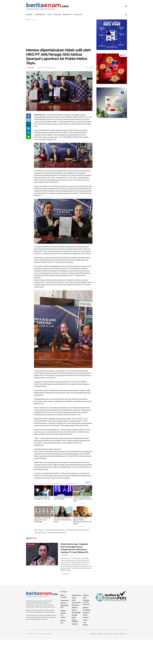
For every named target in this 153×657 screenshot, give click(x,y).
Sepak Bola (86, 604)
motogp (74, 615)
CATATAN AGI (77, 14)
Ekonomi (63, 603)
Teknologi (64, 597)
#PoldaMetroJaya (41, 532)
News (53, 67)
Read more (65, 573)
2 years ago (73, 555)
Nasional (86, 595)
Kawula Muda (76, 602)
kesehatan (75, 605)
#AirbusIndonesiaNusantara (55, 530)
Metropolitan (76, 612)
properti (86, 617)
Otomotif (86, 602)
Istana (74, 597)
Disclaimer (107, 633)
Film (62, 615)
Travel (85, 620)
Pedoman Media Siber (120, 633)
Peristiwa (30, 544)
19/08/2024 (40, 67)
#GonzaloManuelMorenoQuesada (78, 530)
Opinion (85, 607)
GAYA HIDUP (57, 14)
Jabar (73, 600)
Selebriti (63, 617)
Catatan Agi (65, 600)
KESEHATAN (67, 14)
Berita (63, 595)
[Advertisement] (59, 33)
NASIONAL (29, 14)
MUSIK (49, 14)
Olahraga (86, 600)
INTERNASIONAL (40, 14)
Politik (85, 615)
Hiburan (63, 613)
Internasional (76, 595)
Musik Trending (75, 620)
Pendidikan (87, 610)
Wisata (85, 625)
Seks (62, 607)
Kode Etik (93, 633)
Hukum (33, 19)
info (62, 623)
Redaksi (99, 633)
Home (27, 19)
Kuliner (74, 610)
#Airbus (41, 530)
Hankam (63, 610)
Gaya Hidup (64, 605)
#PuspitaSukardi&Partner (57, 532)
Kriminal (74, 607)
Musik (74, 617)
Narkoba (74, 624)
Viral (84, 622)
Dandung (31, 67)
